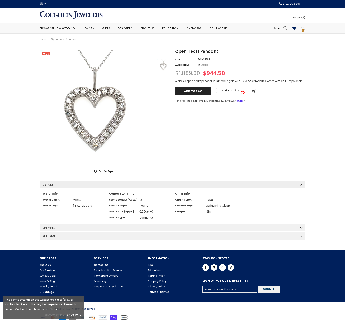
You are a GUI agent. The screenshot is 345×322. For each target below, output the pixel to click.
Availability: (182, 65)
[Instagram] (214, 267)
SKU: (177, 59)
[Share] (253, 90)
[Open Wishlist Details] (294, 28)
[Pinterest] (222, 267)
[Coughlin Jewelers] (71, 15)
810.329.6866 (292, 4)
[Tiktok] (231, 267)
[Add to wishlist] (242, 93)
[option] (97, 107)
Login (296, 17)
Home (43, 39)
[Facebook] (205, 267)
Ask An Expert (107, 171)
